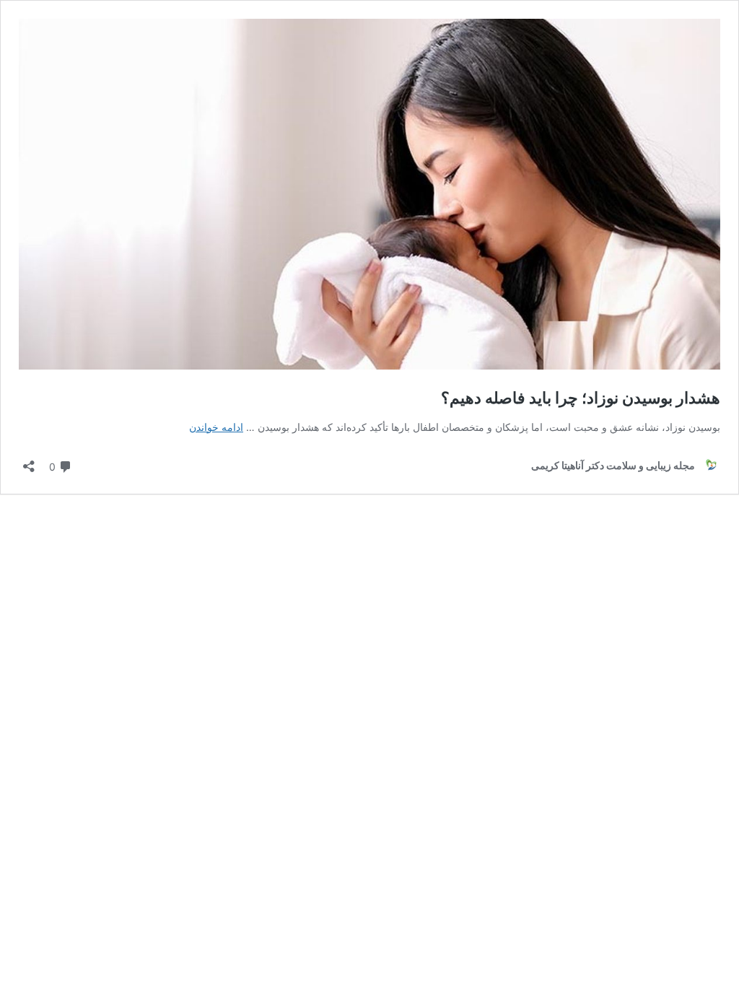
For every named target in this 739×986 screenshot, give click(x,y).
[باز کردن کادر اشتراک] (29, 461)
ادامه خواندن (216, 427)
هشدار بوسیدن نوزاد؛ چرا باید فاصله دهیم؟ (580, 397)
